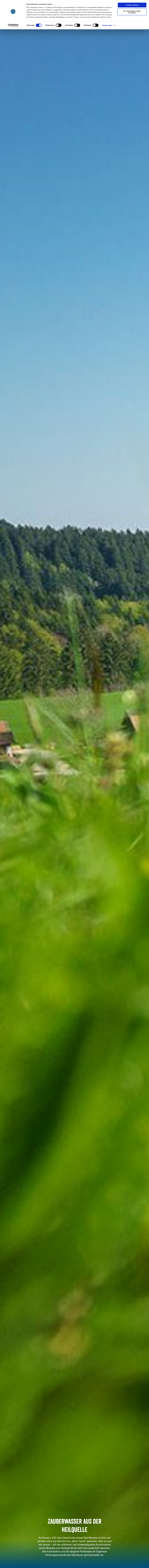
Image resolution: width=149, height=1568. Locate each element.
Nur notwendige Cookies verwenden (132, 12)
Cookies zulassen (132, 5)
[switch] (59, 25)
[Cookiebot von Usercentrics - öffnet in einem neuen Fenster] (13, 25)
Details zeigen (107, 25)
